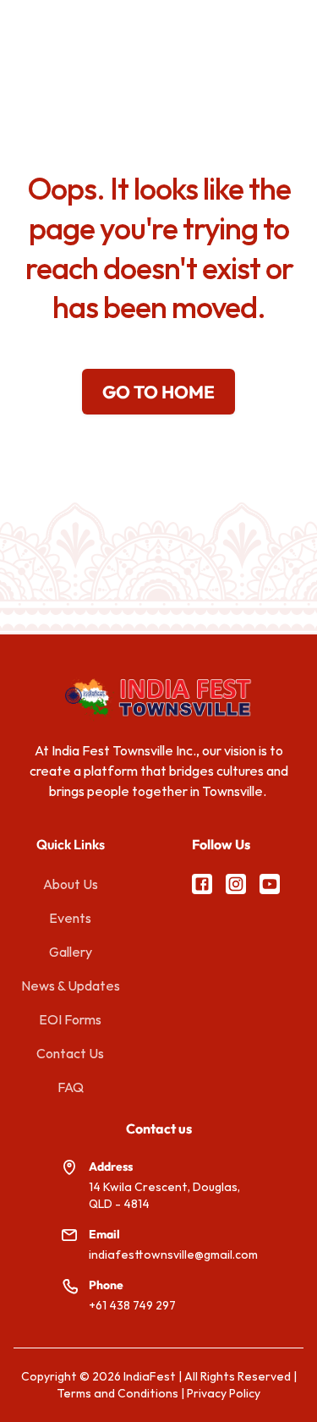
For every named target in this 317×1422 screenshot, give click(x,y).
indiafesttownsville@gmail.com (173, 1254)
